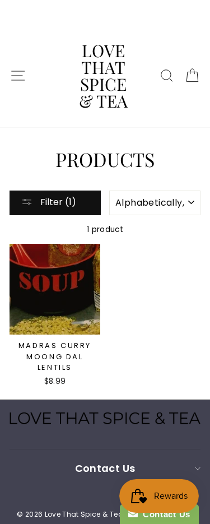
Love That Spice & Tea (103, 75)
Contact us (105, 468)
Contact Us (164, 514)
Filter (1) (57, 202)
